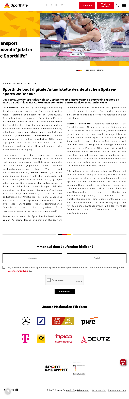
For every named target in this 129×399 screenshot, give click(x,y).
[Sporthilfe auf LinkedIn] (61, 4)
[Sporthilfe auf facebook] (46, 4)
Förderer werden (105, 5)
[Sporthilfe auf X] (51, 4)
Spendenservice (117, 390)
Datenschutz (98, 390)
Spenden (87, 5)
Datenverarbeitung (18, 270)
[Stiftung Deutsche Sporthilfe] (15, 5)
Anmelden (64, 291)
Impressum (83, 390)
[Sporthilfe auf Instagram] (56, 4)
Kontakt (70, 390)
